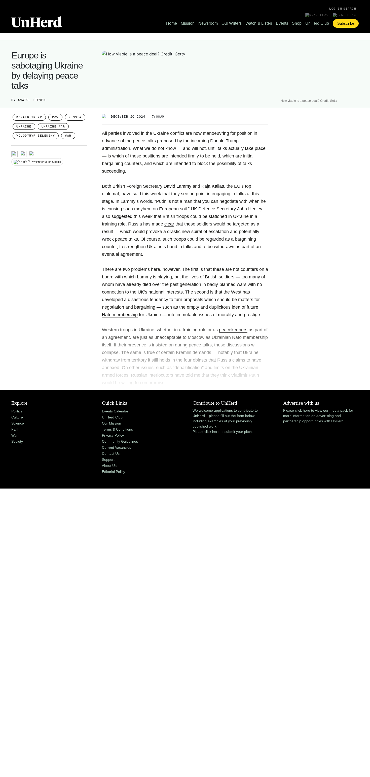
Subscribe (345, 23)
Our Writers (231, 23)
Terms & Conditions (117, 429)
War (68, 135)
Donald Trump (29, 117)
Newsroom (208, 23)
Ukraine (23, 126)
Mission (188, 23)
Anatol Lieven (32, 100)
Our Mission (111, 423)
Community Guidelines (120, 441)
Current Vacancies (116, 447)
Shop (297, 23)
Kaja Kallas (212, 186)
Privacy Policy (113, 435)
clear (169, 223)
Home (171, 23)
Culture (17, 417)
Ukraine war (53, 126)
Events (282, 23)
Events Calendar (115, 411)
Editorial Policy (113, 472)
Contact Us (111, 453)
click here (211, 432)
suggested (122, 216)
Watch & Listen (258, 23)
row (55, 117)
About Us (109, 466)
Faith (15, 429)
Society (17, 441)
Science (17, 423)
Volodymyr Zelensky (35, 135)
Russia (75, 117)
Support (108, 460)
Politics (16, 411)
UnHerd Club (317, 23)
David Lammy (177, 186)
